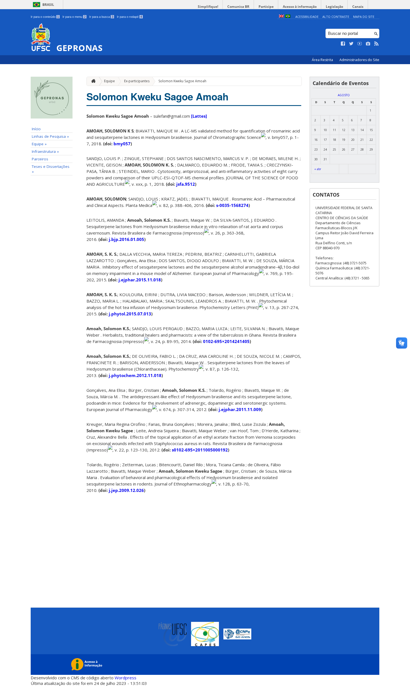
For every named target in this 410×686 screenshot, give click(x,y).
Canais (357, 6)
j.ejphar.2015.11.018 (140, 279)
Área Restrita (323, 59)
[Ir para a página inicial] (92, 81)
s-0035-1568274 (232, 205)
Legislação (334, 6)
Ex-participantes (136, 81)
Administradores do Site (359, 59)
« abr (317, 169)
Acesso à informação (300, 6)
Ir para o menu (74, 16)
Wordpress (125, 677)
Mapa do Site (363, 17)
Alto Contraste (335, 17)
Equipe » (39, 143)
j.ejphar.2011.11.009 (240, 409)
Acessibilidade (307, 17)
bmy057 (122, 143)
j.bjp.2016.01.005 (126, 239)
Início (36, 128)
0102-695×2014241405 (226, 341)
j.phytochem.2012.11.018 (135, 375)
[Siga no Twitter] (351, 44)
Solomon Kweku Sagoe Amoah (182, 81)
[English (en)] (281, 17)
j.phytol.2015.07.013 (130, 314)
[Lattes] (199, 116)
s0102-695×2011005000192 (200, 450)
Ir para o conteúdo (45, 16)
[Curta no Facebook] (343, 44)
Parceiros (40, 158)
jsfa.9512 (185, 184)
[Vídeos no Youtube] (360, 44)
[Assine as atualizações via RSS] (376, 44)
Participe (266, 6)
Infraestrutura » (45, 151)
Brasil (48, 4)
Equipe (109, 81)
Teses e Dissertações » (50, 169)
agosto (344, 95)
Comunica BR (238, 6)
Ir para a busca (101, 16)
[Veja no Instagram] (368, 44)
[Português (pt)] (287, 17)
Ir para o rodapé (129, 16)
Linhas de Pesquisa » (50, 136)
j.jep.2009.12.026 (126, 490)
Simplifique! (208, 6)
